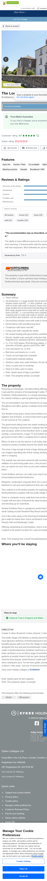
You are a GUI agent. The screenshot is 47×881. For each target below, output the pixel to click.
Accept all (23, 876)
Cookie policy (37, 856)
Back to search (12, 26)
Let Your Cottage (20, 19)
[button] (5, 59)
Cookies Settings (23, 861)
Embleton (35, 669)
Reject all (23, 869)
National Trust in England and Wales (26, 618)
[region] (23, 852)
